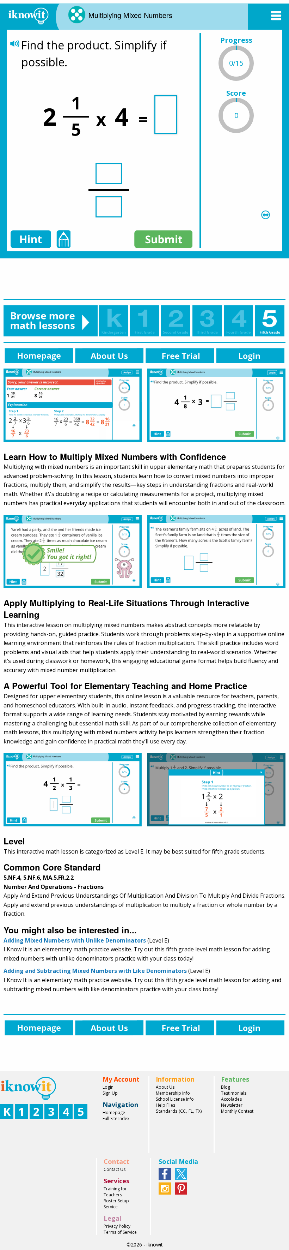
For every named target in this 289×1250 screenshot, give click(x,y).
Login (108, 1087)
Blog (225, 1087)
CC (183, 1111)
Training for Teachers (115, 1192)
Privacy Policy (117, 1226)
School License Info (175, 1099)
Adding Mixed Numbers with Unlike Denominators (75, 940)
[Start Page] (28, 15)
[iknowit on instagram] (165, 1188)
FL (191, 1111)
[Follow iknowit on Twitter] (181, 1173)
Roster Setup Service (116, 1204)
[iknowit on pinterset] (181, 1188)
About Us (165, 1087)
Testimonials (233, 1093)
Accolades (231, 1099)
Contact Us (114, 1169)
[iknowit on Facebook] (165, 1173)
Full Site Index (116, 1119)
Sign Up (110, 1093)
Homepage (114, 1113)
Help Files (165, 1105)
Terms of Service (120, 1232)
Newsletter (231, 1105)
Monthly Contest (237, 1111)
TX (198, 1111)
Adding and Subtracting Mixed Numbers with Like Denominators (95, 971)
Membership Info (173, 1093)
